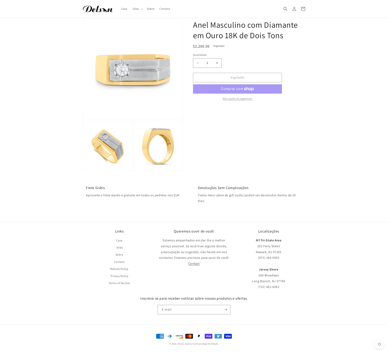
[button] (137, 8)
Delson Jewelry (184, 343)
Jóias (119, 247)
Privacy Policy (119, 276)
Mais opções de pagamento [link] (237, 98)
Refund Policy (119, 269)
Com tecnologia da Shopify (205, 343)
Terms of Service (119, 283)
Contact (194, 263)
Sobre (119, 254)
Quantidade (200, 55)
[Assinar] (225, 309)
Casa (119, 240)
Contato (119, 262)
